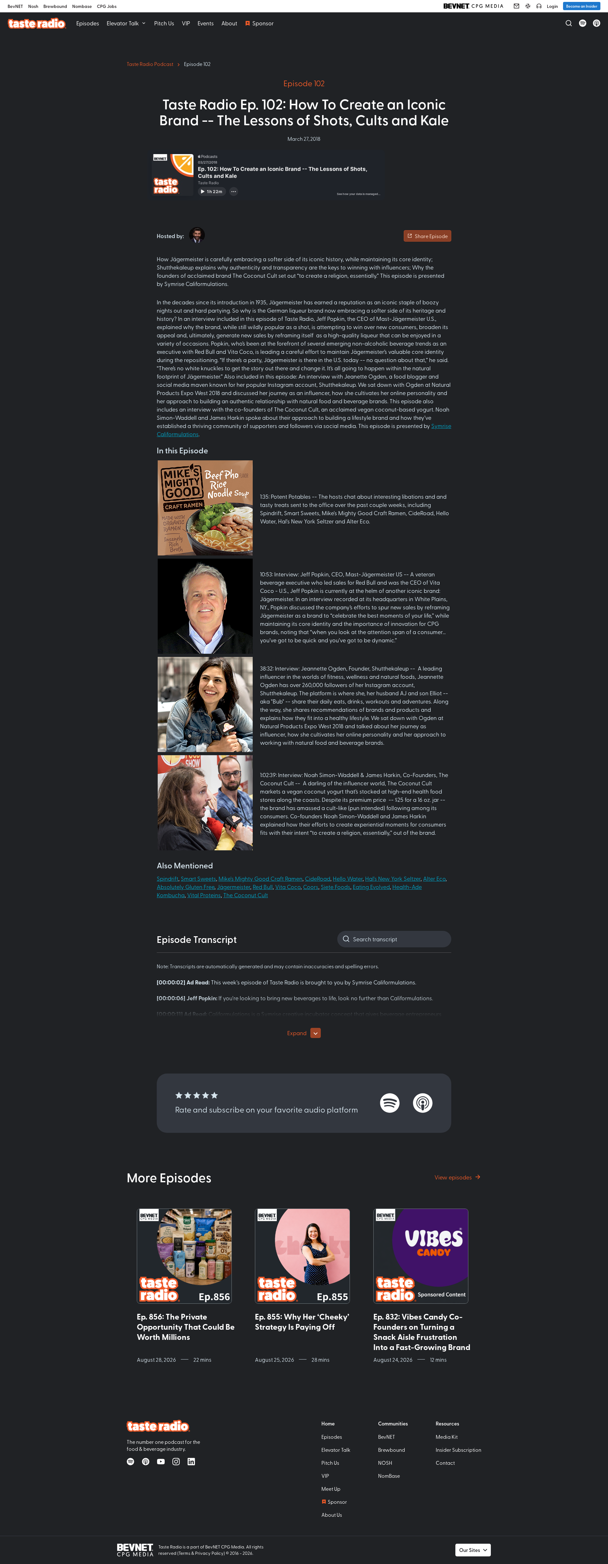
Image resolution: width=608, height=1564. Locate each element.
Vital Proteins (204, 895)
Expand (297, 1033)
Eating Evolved (371, 887)
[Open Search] (569, 23)
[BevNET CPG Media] (473, 6)
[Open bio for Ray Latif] (197, 235)
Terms (184, 1553)
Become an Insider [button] (581, 6)
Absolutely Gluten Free (185, 887)
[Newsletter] (516, 6)
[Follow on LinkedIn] (191, 1461)
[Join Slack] (528, 6)
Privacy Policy (209, 1553)
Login (552, 6)
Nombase (82, 6)
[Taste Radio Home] (37, 23)
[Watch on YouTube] (161, 1461)
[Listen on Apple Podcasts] (596, 23)
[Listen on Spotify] (582, 23)
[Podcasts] (539, 6)
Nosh (33, 6)
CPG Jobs (107, 6)
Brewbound (55, 6)
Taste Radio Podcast (150, 63)
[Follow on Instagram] (176, 1461)
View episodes (453, 1177)
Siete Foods (335, 887)
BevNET (15, 6)
